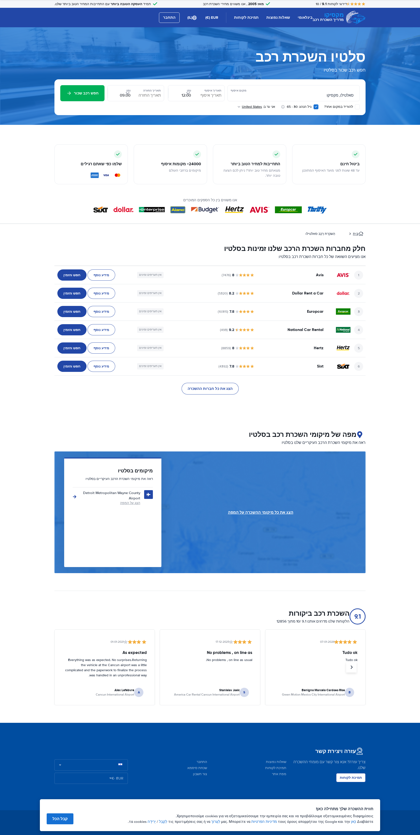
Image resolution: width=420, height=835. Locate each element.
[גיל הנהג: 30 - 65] (316, 106)
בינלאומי (305, 17)
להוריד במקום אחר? (339, 107)
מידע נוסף (101, 275)
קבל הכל (60, 819)
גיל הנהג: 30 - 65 (299, 107)
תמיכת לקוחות (246, 17)
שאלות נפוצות (278, 17)
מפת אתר (279, 774)
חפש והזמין (71, 275)
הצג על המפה (130, 503)
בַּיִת (355, 234)
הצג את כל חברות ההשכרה (210, 388)
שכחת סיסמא (197, 768)
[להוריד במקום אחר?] (357, 106)
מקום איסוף (238, 90)
